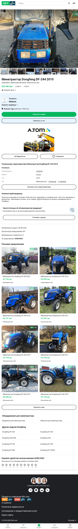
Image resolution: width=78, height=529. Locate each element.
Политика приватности (13, 507)
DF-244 (38, 174)
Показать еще (39, 407)
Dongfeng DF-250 (8, 444)
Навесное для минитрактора (51, 421)
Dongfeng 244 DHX (9, 438)
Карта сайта (7, 515)
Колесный (52, 182)
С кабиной (62, 182)
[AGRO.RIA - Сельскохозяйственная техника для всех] (9, 3)
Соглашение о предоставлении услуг (19, 511)
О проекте (6, 503)
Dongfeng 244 (45, 438)
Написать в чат (39, 121)
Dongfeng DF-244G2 (47, 450)
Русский (71, 520)
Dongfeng (39, 171)
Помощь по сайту (39, 485)
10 (35, 467)
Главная (7, 527)
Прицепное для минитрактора (13, 421)
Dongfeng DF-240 (46, 444)
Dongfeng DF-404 (8, 450)
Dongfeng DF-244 (8, 432)
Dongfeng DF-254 (46, 432)
